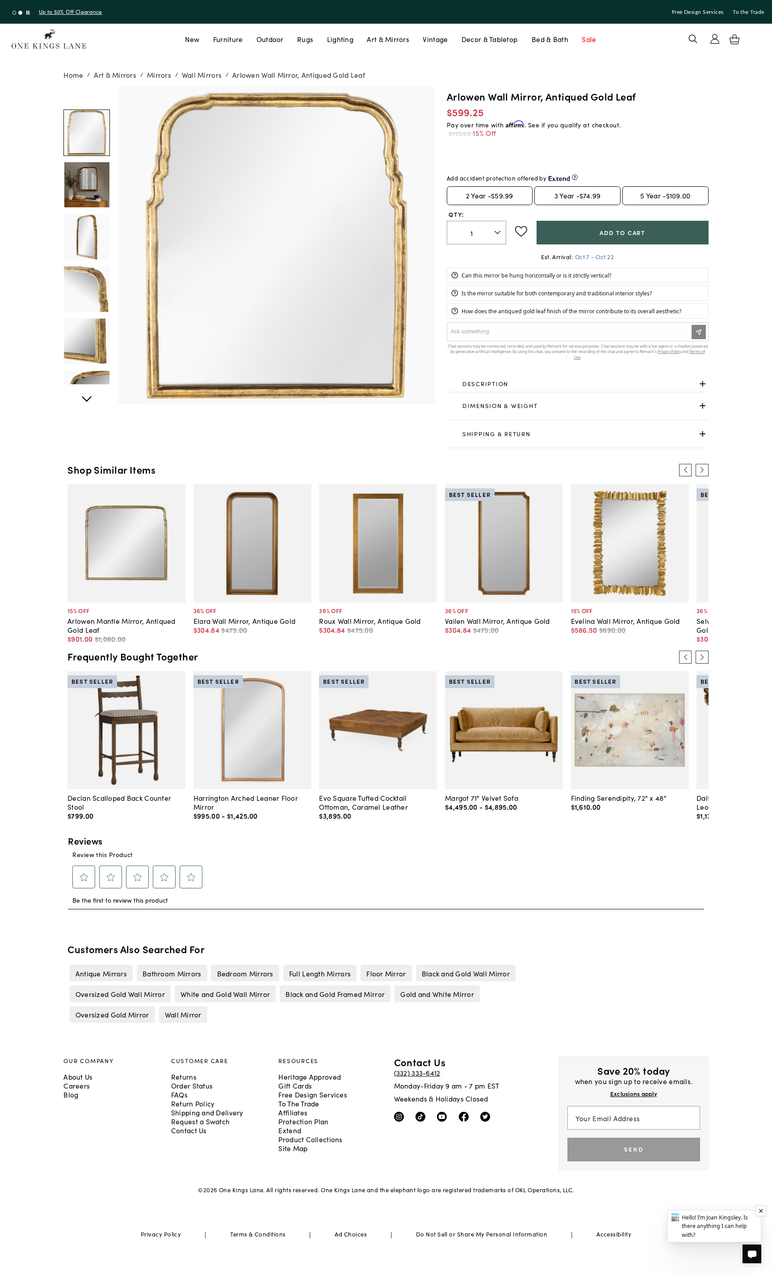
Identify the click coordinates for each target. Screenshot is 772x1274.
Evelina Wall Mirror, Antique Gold (625, 621)
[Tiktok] (422, 1116)
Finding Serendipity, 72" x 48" (619, 798)
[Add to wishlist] (521, 231)
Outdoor (270, 39)
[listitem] (100, 973)
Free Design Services (698, 12)
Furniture (228, 39)
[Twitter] (487, 1116)
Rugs (305, 39)
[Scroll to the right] (702, 470)
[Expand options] (702, 384)
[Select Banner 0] (15, 13)
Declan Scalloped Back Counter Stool (119, 802)
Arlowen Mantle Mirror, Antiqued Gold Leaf (121, 625)
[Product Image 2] (86, 237)
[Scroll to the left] (685, 470)
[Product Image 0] (86, 132)
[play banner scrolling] (28, 13)
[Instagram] (401, 1116)
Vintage (435, 39)
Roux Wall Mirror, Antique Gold (369, 621)
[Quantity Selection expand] (498, 232)
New (192, 39)
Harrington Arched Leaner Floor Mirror (245, 802)
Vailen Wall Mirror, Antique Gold (497, 621)
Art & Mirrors (388, 39)
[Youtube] (444, 1116)
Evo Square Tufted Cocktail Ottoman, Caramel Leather (363, 802)
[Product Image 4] (86, 341)
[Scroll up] (86, 394)
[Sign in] (715, 39)
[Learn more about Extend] (575, 177)
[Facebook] (466, 1116)
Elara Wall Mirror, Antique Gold (244, 621)
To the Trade (748, 12)
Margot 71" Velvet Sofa (481, 798)
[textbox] (476, 232)
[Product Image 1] (86, 185)
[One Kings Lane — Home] (49, 39)
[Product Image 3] (86, 289)
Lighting (340, 39)
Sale (589, 39)
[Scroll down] (86, 96)
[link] (578, 384)
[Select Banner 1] (20, 13)
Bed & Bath (550, 39)
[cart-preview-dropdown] (734, 39)
